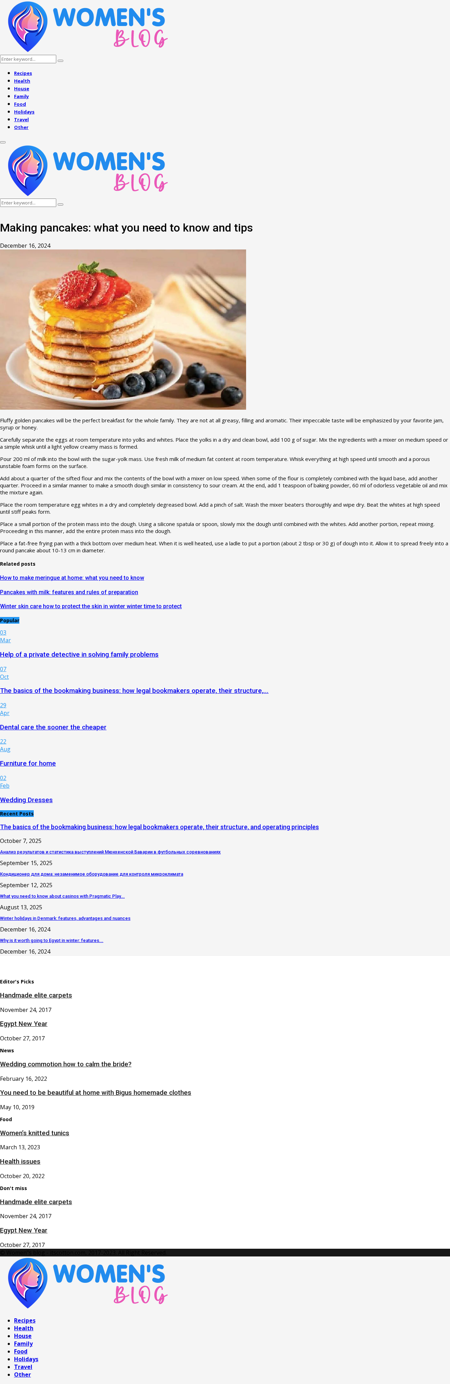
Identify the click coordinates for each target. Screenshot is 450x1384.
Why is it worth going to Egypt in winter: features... (51, 940)
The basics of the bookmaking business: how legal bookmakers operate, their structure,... (134, 691)
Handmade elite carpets (36, 995)
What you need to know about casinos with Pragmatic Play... (62, 896)
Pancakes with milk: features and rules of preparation (69, 592)
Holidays (24, 112)
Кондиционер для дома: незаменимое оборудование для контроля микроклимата (91, 874)
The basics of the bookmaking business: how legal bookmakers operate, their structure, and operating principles (159, 827)
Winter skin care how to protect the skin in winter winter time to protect (91, 606)
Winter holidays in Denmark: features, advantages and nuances (65, 918)
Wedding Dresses (26, 800)
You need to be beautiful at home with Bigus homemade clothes (95, 1093)
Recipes (23, 73)
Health (22, 81)
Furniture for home (28, 763)
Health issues (20, 1161)
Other (21, 127)
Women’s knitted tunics (34, 1133)
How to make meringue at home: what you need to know (72, 577)
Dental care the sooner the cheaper (53, 727)
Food (20, 104)
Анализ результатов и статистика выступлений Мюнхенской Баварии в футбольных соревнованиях (110, 852)
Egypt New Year (23, 1024)
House (21, 88)
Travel (21, 119)
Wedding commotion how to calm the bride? (65, 1064)
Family (21, 96)
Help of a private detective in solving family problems (79, 654)
